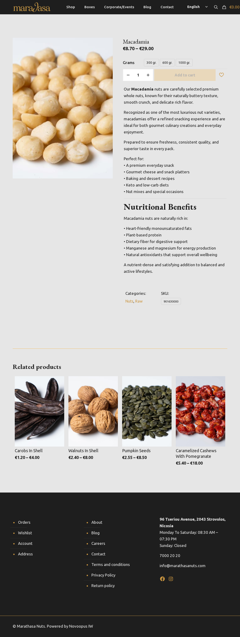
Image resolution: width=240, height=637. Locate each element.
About (96, 522)
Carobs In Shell (29, 450)
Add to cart (185, 75)
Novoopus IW (81, 626)
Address (25, 554)
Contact (98, 554)
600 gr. (167, 62)
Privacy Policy (103, 575)
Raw (138, 301)
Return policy (103, 585)
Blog (95, 533)
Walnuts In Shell (83, 450)
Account (25, 543)
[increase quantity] (148, 75)
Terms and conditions (110, 564)
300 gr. (151, 62)
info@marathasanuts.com (183, 565)
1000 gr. (184, 62)
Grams (129, 62)
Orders (24, 522)
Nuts (129, 301)
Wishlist (25, 533)
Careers (98, 543)
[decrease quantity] (128, 75)
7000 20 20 (170, 555)
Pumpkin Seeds (136, 450)
